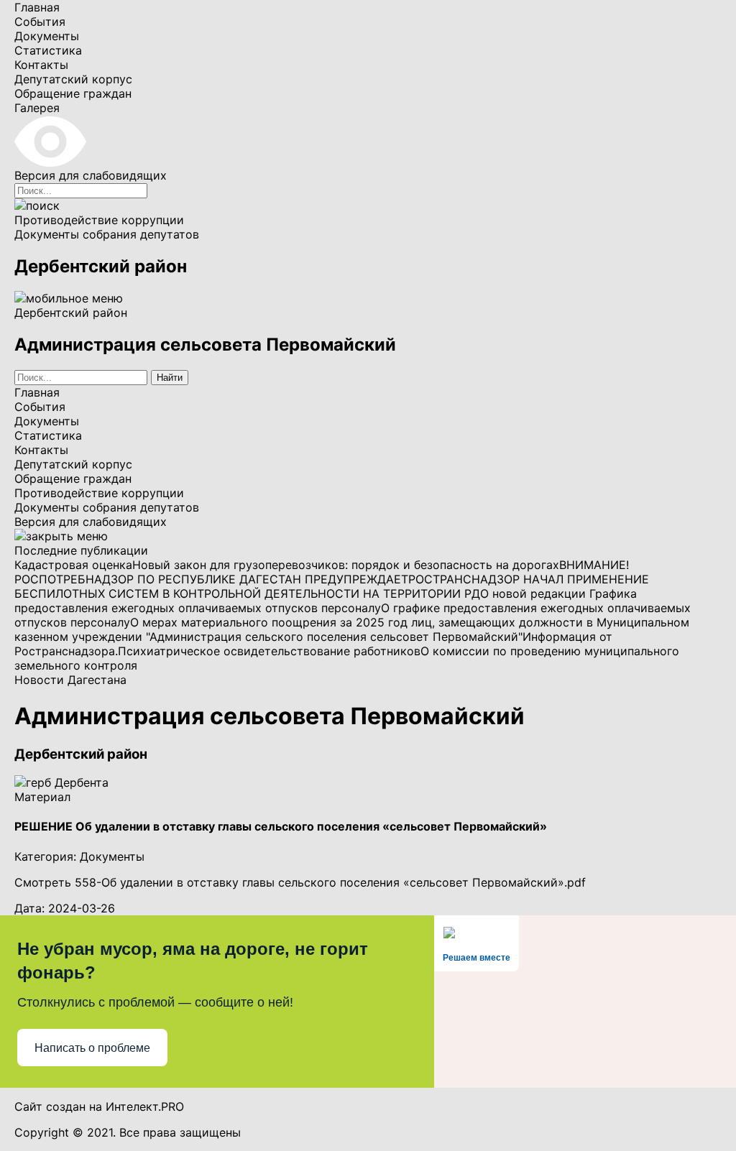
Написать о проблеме (92, 1048)
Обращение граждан (73, 93)
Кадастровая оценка (73, 565)
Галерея (37, 108)
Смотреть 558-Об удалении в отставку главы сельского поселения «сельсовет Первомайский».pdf (300, 882)
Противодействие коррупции (99, 220)
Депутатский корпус (73, 79)
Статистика (48, 50)
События (39, 21)
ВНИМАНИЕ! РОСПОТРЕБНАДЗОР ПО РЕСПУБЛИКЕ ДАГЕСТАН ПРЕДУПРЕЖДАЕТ (321, 572)
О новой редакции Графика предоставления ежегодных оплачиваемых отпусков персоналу (325, 600)
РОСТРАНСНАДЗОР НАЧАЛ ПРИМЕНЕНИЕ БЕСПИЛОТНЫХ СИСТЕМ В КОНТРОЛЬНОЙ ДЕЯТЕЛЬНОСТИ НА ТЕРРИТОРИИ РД (331, 586)
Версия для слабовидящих (90, 521)
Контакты (41, 64)
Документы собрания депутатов (106, 234)
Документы (46, 36)
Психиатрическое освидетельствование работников (269, 651)
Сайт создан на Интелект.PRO (99, 1106)
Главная (37, 7)
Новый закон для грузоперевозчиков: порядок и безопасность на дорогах (345, 565)
